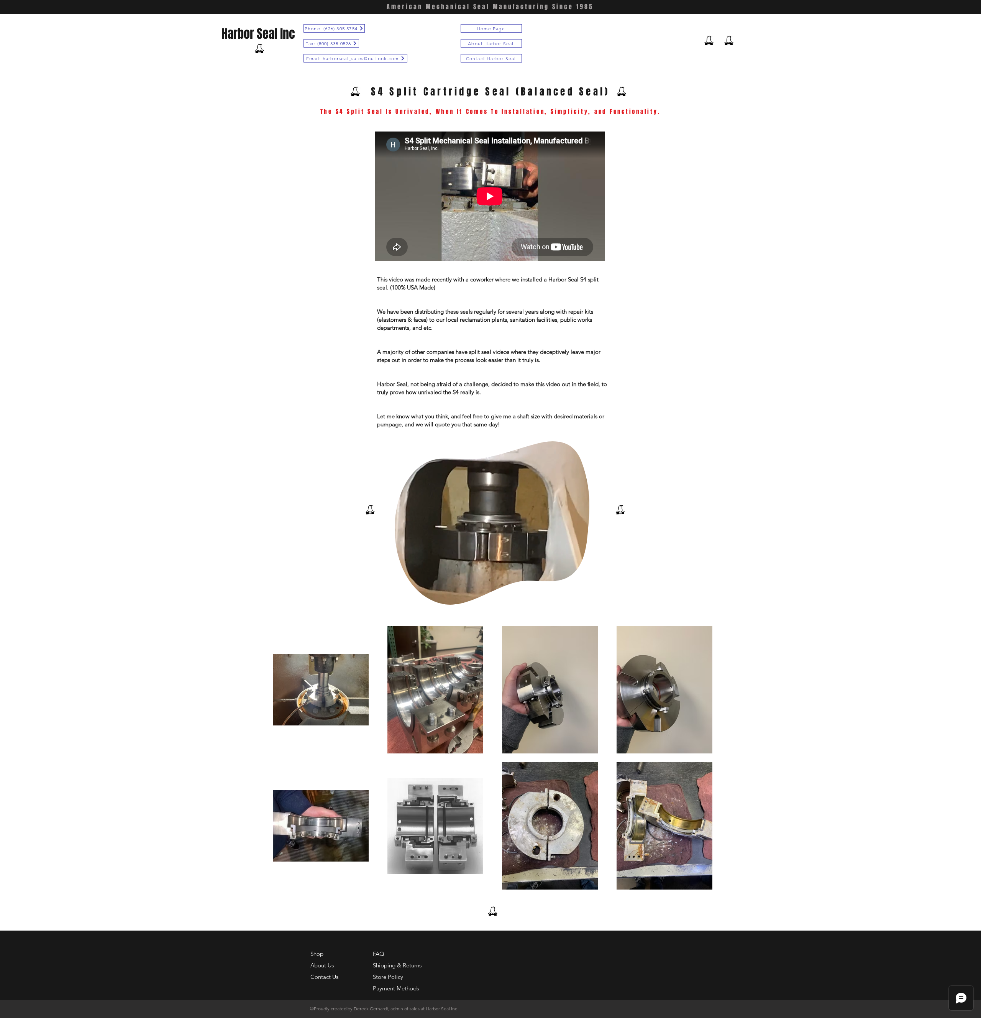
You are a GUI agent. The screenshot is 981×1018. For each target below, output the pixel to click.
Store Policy (388, 976)
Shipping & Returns (397, 965)
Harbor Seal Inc (258, 34)
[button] (579, 596)
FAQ (378, 953)
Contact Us (324, 976)
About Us (322, 965)
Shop (316, 953)
